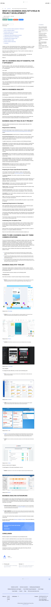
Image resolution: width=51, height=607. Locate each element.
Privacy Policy (31, 603)
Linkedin (8, 596)
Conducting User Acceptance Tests (10, 38)
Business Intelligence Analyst (19, 519)
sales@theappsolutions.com (43, 596)
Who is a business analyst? (9, 30)
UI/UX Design (40, 589)
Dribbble (8, 599)
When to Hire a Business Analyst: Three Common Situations (43, 43)
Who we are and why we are (33, 591)
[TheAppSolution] (2, 8)
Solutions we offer (14, 587)
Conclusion (6, 43)
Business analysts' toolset (43, 45)
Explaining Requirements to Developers (11, 36)
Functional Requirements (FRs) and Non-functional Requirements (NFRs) (16, 131)
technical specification (19, 173)
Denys (9, 556)
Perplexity (10, 19)
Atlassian (10, 399)
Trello (9, 430)
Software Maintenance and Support (14, 589)
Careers (20, 591)
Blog (25, 591)
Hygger (5, 433)
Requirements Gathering (8, 33)
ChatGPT (5, 19)
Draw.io (9, 492)
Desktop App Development (35, 587)
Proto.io (9, 338)
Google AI (21, 19)
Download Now (7, 528)
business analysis (21, 506)
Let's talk (47, 3)
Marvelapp (10, 311)
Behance (8, 597)
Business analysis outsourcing (10, 41)
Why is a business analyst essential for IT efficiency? (14, 28)
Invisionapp (10, 366)
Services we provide (24, 587)
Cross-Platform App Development (29, 589)
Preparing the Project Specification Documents (13, 35)
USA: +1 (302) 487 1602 (43, 597)
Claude (16, 19)
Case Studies (14, 591)
